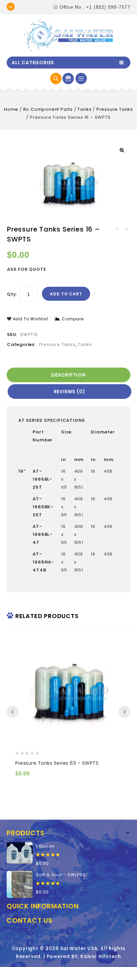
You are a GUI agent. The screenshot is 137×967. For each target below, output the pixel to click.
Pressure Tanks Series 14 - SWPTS (126, 229)
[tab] (69, 375)
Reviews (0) (69, 391)
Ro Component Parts (48, 109)
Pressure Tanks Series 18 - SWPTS (117, 229)
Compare (73, 319)
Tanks (84, 109)
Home (11, 109)
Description (68, 375)
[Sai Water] (68, 35)
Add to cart (66, 294)
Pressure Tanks (114, 109)
